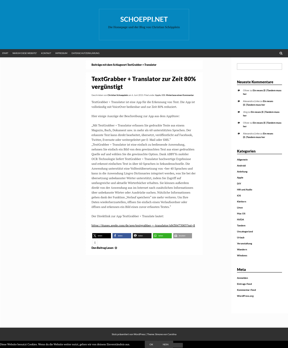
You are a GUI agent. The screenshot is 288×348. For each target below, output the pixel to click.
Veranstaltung (244, 243)
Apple (158, 95)
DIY (239, 183)
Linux (240, 207)
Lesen (105, 247)
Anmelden (242, 277)
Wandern (242, 249)
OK (151, 344)
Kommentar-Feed (246, 289)
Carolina (172, 334)
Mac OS (241, 213)
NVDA (240, 219)
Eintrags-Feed (244, 283)
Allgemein (242, 159)
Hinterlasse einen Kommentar (180, 95)
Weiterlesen (137, 344)
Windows (242, 255)
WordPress (139, 334)
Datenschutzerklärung (85, 53)
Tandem (241, 225)
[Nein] (178, 345)
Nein (165, 344)
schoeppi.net (144, 19)
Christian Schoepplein (118, 95)
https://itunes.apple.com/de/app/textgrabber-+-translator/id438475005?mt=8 (143, 225)
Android (241, 165)
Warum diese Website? (24, 53)
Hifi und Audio (244, 189)
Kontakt (46, 53)
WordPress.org (245, 295)
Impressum (61, 53)
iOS (163, 95)
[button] (101, 235)
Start (5, 53)
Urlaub (240, 237)
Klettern (241, 201)
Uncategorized (245, 231)
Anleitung (242, 171)
